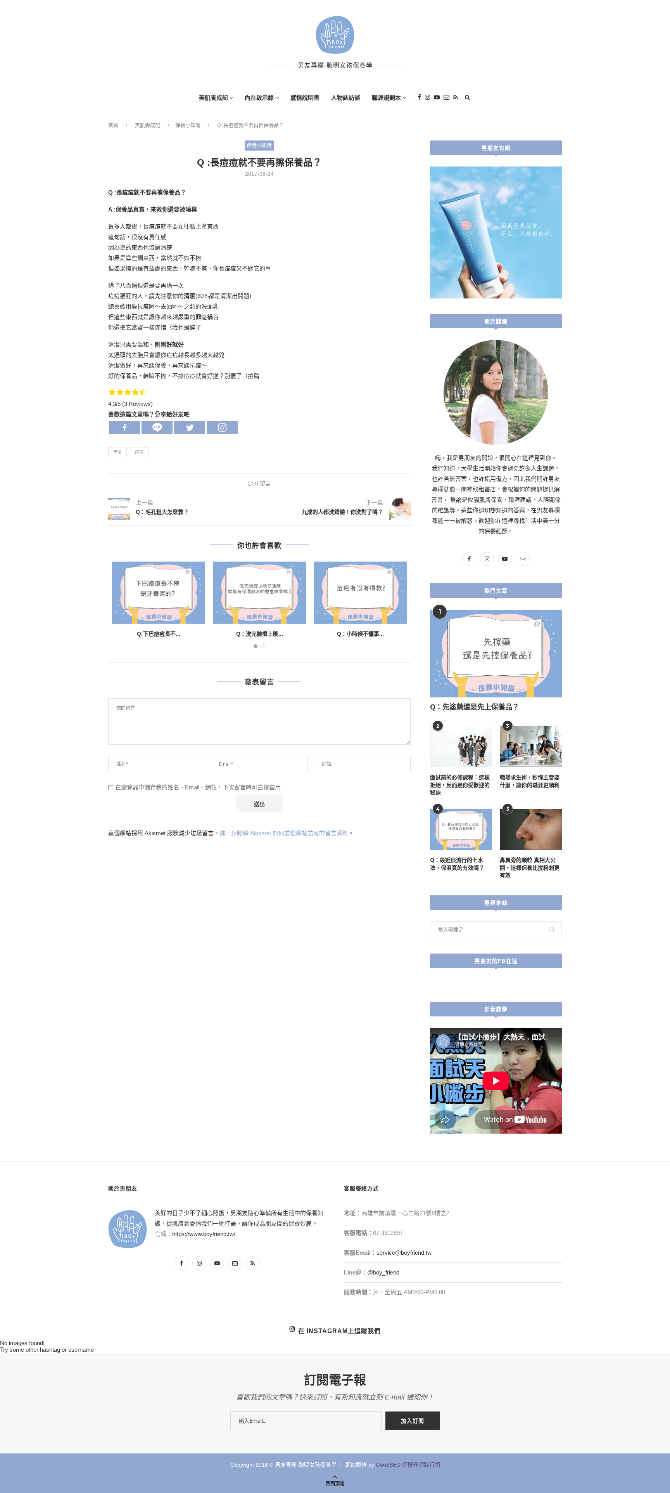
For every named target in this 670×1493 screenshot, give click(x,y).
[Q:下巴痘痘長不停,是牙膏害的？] (158, 593)
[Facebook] (124, 427)
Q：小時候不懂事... (360, 634)
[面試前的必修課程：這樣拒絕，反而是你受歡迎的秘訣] (461, 746)
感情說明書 (304, 97)
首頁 (113, 124)
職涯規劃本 (386, 97)
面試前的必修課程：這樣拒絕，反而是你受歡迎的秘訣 (460, 784)
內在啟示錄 (259, 97)
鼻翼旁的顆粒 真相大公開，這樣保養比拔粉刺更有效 (529, 867)
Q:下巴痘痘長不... (158, 634)
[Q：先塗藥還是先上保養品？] (496, 654)
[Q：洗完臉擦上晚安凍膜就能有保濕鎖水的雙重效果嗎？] (259, 593)
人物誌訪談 (345, 97)
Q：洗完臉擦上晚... (259, 634)
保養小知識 (187, 124)
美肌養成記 (213, 97)
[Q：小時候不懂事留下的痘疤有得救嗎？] (360, 593)
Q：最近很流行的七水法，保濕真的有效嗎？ (457, 863)
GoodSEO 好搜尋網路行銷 (408, 1465)
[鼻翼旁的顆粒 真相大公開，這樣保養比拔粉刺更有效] (531, 829)
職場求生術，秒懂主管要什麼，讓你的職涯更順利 (529, 781)
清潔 (117, 452)
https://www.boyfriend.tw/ (203, 1234)
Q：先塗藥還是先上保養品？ (474, 706)
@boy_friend (383, 1272)
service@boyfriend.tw (404, 1252)
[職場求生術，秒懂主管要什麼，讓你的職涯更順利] (531, 746)
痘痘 (139, 452)
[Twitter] (189, 427)
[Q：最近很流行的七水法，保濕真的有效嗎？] (461, 829)
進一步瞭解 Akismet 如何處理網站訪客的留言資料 (283, 833)
